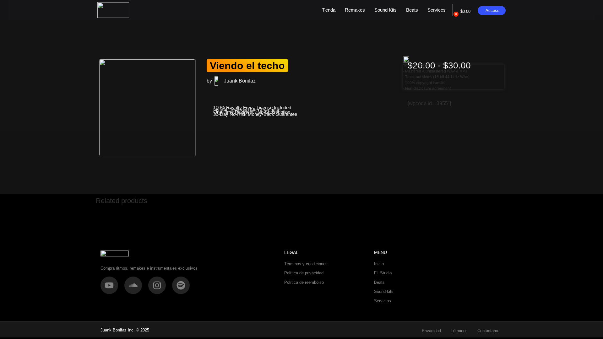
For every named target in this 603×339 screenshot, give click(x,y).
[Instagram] (157, 285)
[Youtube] (109, 285)
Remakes (355, 10)
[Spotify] (181, 285)
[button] (213, 165)
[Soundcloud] (133, 285)
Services (436, 10)
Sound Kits (385, 10)
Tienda (328, 10)
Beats (412, 10)
